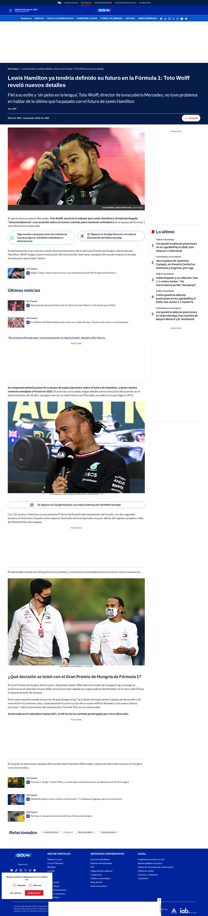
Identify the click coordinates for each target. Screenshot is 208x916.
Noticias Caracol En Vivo (125, 3)
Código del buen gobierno (101, 871)
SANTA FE (39, 18)
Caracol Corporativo (56, 894)
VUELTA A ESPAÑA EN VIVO (60, 18)
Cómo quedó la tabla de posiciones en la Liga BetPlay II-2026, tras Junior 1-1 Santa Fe (176, 298)
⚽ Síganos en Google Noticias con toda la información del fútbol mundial (79, 504)
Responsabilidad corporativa (150, 863)
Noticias (37, 885)
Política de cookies (146, 871)
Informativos (145, 3)
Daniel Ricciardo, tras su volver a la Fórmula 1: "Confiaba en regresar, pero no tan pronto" (76, 798)
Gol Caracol (86, 3)
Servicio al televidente (100, 860)
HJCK (50, 875)
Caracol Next (53, 898)
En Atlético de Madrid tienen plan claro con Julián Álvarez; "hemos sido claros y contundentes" (79, 322)
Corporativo (143, 879)
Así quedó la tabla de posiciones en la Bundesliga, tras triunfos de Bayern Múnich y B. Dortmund (177, 315)
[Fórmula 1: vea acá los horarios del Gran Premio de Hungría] (16, 816)
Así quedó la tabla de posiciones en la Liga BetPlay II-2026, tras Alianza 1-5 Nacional (176, 247)
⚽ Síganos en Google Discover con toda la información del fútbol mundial (111, 236)
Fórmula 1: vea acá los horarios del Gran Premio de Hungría (61, 815)
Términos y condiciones (148, 875)
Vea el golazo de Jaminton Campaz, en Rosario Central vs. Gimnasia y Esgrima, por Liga (176, 264)
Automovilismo (108, 832)
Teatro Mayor (54, 886)
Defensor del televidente (101, 863)
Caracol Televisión (55, 863)
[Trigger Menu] (10, 10)
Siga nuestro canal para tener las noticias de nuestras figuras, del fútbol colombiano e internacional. (42, 237)
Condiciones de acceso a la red (151, 860)
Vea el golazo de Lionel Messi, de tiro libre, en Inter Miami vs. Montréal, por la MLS (72, 305)
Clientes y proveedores (100, 879)
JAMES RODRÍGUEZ (147, 18)
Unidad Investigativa (103, 3)
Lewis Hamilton (51, 832)
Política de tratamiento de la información (155, 867)
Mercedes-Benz (85, 832)
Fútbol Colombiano (165, 239)
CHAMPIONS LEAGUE (87, 18)
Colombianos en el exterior (168, 256)
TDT (92, 867)
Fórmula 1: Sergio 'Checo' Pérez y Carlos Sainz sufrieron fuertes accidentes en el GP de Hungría (79, 781)
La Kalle (51, 871)
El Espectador (54, 882)
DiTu (50, 879)
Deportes (22, 885)
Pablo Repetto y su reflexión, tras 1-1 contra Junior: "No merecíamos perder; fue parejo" (177, 281)
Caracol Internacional (57, 890)
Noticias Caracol (55, 860)
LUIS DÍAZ (130, 18)
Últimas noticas (71, 3)
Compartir (193, 118)
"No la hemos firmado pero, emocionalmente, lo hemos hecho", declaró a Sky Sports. (57, 337)
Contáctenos (96, 875)
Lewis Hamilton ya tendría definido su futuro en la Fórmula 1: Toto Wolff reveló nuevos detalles (63, 69)
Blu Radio (52, 867)
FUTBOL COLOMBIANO (111, 18)
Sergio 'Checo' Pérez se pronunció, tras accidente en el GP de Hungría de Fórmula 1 (73, 272)
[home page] (59, 3)
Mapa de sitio (96, 882)
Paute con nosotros (98, 886)
